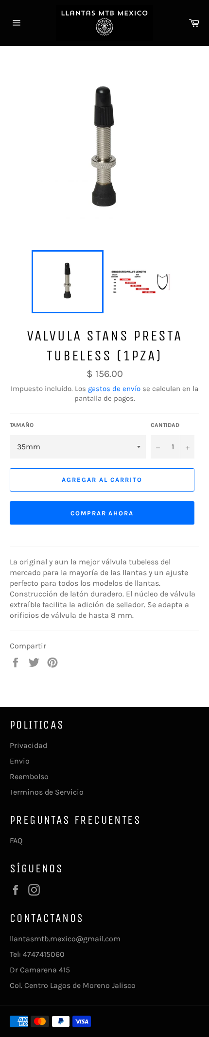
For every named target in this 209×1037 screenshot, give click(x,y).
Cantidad (165, 425)
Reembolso (29, 776)
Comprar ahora (102, 513)
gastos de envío (114, 388)
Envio (20, 760)
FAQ (16, 840)
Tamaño (22, 425)
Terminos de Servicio (47, 792)
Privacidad (28, 745)
